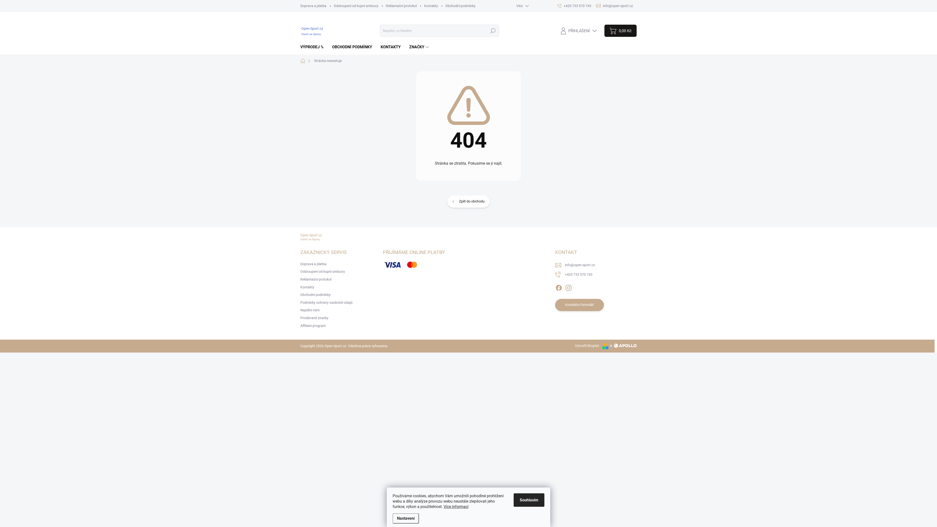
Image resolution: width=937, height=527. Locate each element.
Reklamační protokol (401, 6)
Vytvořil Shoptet (587, 346)
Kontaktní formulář (579, 305)
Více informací (456, 506)
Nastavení (406, 518)
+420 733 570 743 (578, 274)
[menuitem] (313, 47)
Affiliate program (313, 326)
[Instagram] (568, 287)
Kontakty (431, 6)
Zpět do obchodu (472, 201)
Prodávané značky (314, 318)
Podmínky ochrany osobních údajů (326, 302)
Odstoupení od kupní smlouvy (356, 6)
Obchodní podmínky (460, 6)
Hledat (493, 31)
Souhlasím (529, 500)
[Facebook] (558, 287)
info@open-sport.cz (580, 265)
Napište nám (310, 310)
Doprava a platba (313, 6)
